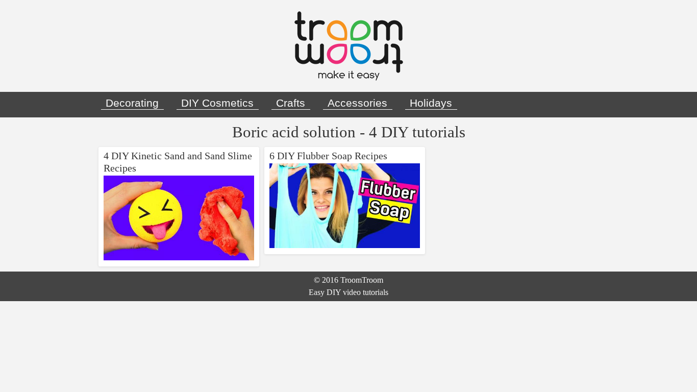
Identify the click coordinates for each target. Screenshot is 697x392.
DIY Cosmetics (217, 103)
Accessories (357, 103)
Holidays (431, 103)
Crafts (290, 103)
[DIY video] (348, 46)
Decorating (132, 103)
